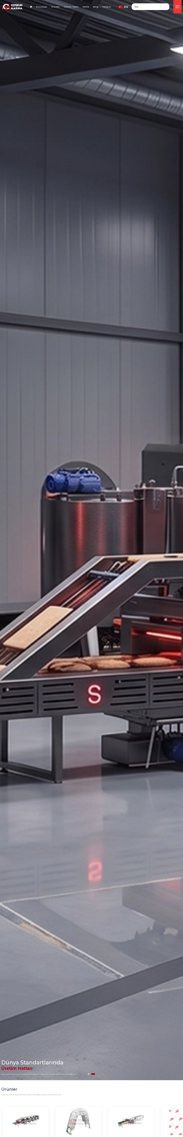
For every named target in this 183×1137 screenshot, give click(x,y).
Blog (95, 6)
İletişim (106, 6)
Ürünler (55, 6)
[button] (90, 1074)
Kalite (86, 6)
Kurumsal (41, 6)
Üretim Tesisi (71, 6)
